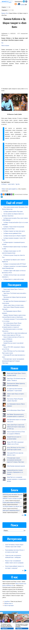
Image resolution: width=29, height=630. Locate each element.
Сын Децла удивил (8, 341)
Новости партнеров (9, 605)
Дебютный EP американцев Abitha (11, 510)
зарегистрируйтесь (12, 189)
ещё (23, 515)
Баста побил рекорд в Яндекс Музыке (12, 323)
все (23, 570)
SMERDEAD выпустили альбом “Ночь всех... (13, 494)
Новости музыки (5, 45)
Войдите (4, 189)
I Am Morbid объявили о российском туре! (12, 506)
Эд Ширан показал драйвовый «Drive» (12, 233)
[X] (7, 194)
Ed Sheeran (4, 184)
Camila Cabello (11, 184)
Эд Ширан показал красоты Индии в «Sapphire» (14, 236)
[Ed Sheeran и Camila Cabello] (14, 102)
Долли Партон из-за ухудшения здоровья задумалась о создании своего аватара (16, 479)
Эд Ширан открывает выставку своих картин (14, 231)
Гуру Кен (18, 184)
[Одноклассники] (3, 194)
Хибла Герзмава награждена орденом (16, 466)
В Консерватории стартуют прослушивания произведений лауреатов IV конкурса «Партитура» (13, 361)
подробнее (7, 601)
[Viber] (11, 194)
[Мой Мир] (5, 194)
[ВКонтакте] (1, 194)
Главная (3, 13)
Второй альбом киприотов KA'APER (11, 502)
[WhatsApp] (13, 194)
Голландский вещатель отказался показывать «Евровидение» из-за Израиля (15, 472)
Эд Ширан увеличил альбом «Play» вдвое (13, 211)
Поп (7, 13)
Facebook (22, 4)
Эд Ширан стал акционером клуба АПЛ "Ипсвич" (14, 264)
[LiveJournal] (9, 194)
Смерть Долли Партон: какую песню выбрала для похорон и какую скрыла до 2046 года (16, 427)
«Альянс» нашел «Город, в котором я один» (14, 305)
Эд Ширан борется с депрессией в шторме (13, 279)
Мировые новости (8, 603)
